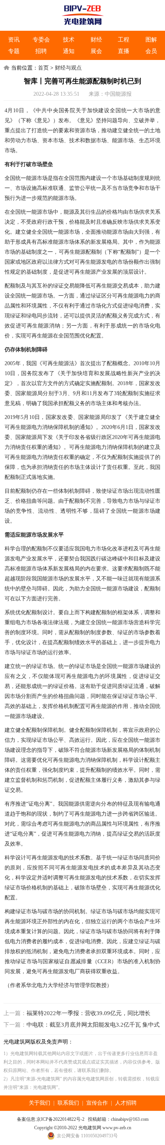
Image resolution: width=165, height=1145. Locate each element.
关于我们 (39, 1103)
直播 (123, 51)
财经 (96, 40)
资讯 (14, 40)
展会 (96, 51)
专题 (14, 51)
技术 (68, 40)
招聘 (41, 51)
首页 (43, 68)
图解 (151, 40)
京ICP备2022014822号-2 (60, 1119)
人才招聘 (126, 1103)
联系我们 (68, 1103)
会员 (151, 51)
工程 (123, 40)
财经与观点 (68, 68)
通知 (68, 51)
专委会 (41, 40)
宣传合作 (97, 1103)
